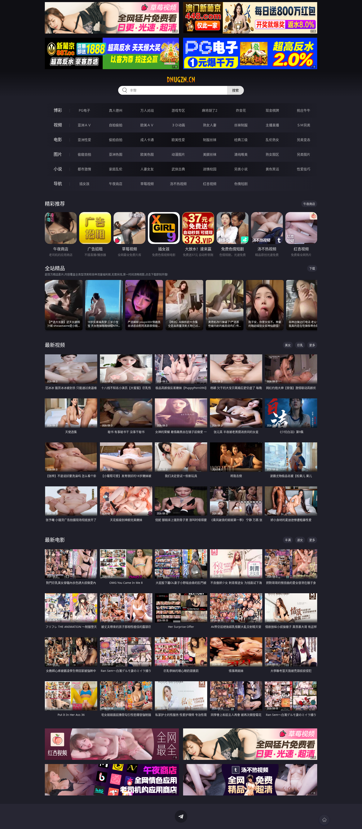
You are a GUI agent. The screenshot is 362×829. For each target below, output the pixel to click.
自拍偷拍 (115, 125)
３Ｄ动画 (178, 125)
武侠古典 (178, 169)
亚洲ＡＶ (84, 125)
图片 (58, 154)
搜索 (235, 90)
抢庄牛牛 (303, 110)
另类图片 (303, 154)
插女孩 (84, 183)
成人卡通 (147, 139)
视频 (58, 125)
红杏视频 (209, 183)
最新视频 (55, 344)
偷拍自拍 (115, 139)
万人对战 (147, 110)
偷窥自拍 (84, 154)
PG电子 (84, 110)
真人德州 (115, 110)
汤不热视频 (178, 183)
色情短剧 (241, 183)
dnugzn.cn (181, 79)
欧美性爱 (178, 139)
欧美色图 (147, 154)
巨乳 (300, 345)
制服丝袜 (209, 139)
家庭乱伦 (115, 169)
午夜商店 (115, 183)
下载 (312, 268)
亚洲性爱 (84, 139)
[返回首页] (324, 820)
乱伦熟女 (272, 139)
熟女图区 (272, 154)
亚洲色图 (115, 154)
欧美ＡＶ (147, 125)
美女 (288, 345)
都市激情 (84, 169)
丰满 (288, 540)
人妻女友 (147, 169)
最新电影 (55, 539)
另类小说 (241, 169)
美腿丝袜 (209, 154)
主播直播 (272, 125)
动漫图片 (178, 154)
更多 (312, 345)
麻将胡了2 (209, 110)
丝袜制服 (241, 125)
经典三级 (241, 139)
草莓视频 (147, 183)
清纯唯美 (241, 154)
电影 (58, 139)
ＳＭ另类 (303, 125)
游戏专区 (178, 110)
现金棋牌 (272, 110)
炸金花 (241, 110)
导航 (58, 184)
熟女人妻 (209, 125)
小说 (58, 169)
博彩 (58, 110)
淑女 (300, 540)
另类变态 (303, 139)
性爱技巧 (303, 169)
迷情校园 (209, 169)
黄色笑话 (272, 169)
